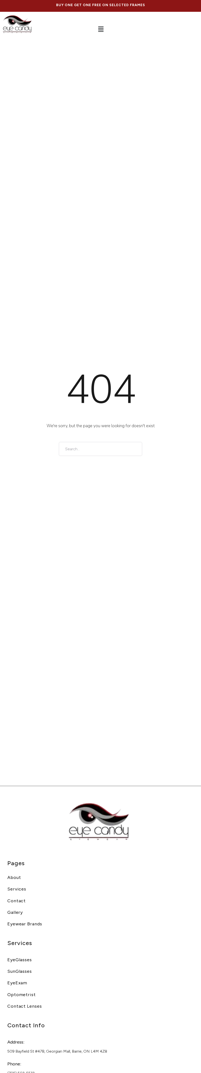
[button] (101, 29)
